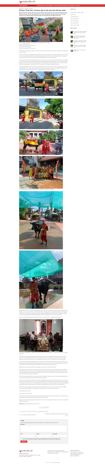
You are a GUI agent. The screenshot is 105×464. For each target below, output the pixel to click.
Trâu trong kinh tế (49, 5)
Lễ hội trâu (21, 8)
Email (38, 433)
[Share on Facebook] (40, 407)
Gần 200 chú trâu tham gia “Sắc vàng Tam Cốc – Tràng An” (80, 46)
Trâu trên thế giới (58, 5)
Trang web (55, 433)
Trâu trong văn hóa (32, 5)
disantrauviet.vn (76, 455)
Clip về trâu (77, 5)
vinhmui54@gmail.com (76, 454)
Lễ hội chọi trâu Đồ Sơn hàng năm (33, 15)
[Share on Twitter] (42, 407)
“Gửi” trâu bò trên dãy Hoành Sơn (28, 414)
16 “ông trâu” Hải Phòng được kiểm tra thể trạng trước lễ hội (80, 32)
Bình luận (23, 424)
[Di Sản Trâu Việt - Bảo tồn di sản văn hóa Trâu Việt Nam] (27, 2)
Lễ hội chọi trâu (51, 12)
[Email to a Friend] (44, 407)
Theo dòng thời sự (23, 5)
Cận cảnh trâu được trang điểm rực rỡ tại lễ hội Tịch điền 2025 (79, 37)
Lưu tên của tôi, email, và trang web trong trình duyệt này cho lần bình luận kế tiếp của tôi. (41, 438)
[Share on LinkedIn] (48, 407)
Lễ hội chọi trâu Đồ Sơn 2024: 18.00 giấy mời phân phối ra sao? (80, 41)
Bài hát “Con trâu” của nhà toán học (79, 50)
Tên (22, 433)
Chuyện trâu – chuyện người (68, 5)
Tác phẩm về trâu (40, 5)
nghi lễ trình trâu (45, 411)
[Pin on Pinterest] (46, 407)
